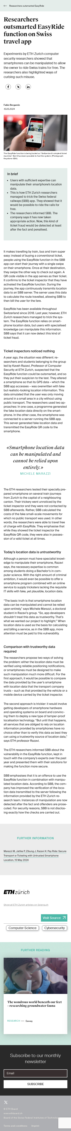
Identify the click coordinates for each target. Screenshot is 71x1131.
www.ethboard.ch (13, 1113)
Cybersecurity (54, 928)
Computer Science (22, 928)
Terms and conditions (15, 1125)
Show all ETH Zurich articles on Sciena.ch (26, 904)
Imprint (35, 1125)
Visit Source (52, 918)
